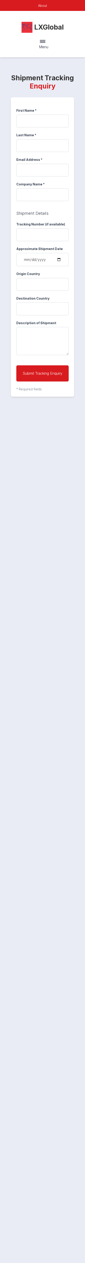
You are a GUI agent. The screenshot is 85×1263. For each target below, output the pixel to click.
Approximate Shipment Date (39, 249)
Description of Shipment (36, 323)
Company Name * (30, 184)
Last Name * (26, 135)
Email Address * (29, 160)
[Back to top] (69, 1247)
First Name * (26, 110)
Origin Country (28, 274)
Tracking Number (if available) (40, 224)
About (42, 6)
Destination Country (32, 298)
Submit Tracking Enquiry (42, 373)
